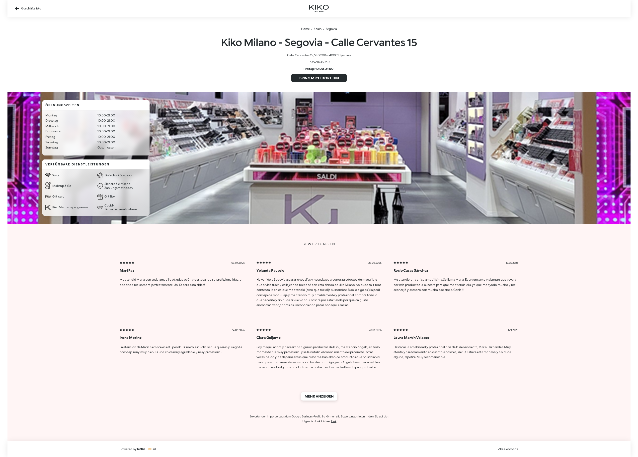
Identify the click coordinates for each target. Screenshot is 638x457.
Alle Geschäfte (508, 449)
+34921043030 (318, 62)
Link (333, 421)
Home (305, 29)
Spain (318, 29)
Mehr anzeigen (319, 396)
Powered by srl (138, 449)
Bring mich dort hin (319, 78)
